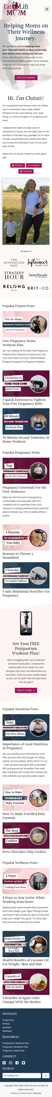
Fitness (6, 1023)
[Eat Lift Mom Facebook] (17, 1063)
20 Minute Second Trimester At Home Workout (26, 440)
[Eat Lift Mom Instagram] (11, 1063)
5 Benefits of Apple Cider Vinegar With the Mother (22, 1000)
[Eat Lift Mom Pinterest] (4, 1063)
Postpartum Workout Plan (16, 1043)
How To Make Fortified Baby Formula (24, 816)
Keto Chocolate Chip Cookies (24, 852)
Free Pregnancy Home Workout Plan (19, 343)
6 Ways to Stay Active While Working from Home (24, 900)
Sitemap (37, 1093)
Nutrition (7, 1027)
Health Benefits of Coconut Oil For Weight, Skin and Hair (26, 962)
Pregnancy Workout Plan (15, 1046)
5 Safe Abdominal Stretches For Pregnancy (26, 594)
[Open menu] (46, 9)
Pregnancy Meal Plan (14, 1050)
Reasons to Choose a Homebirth (18, 556)
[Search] (45, 1075)
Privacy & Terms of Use (21, 1093)
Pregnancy (8, 1020)
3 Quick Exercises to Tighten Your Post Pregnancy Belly (24, 402)
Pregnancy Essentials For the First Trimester (24, 490)
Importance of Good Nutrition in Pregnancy (25, 746)
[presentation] (26, 324)
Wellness (7, 1031)
